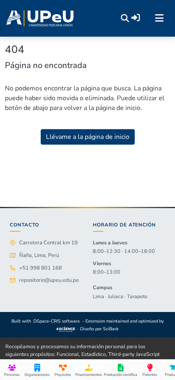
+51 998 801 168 (40, 268)
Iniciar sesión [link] (135, 17)
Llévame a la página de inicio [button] (87, 136)
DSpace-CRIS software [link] (56, 321)
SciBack (111, 329)
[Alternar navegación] (159, 18)
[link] (66, 328)
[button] (40, 18)
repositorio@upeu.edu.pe (49, 280)
